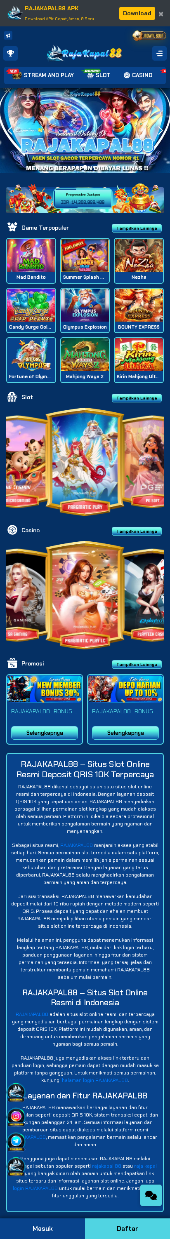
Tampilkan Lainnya (136, 228)
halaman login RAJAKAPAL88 (95, 1080)
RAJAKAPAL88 (76, 845)
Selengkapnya (44, 732)
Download (137, 13)
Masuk (43, 1228)
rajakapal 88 (106, 1166)
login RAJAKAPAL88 (35, 1188)
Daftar (127, 1228)
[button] (160, 131)
